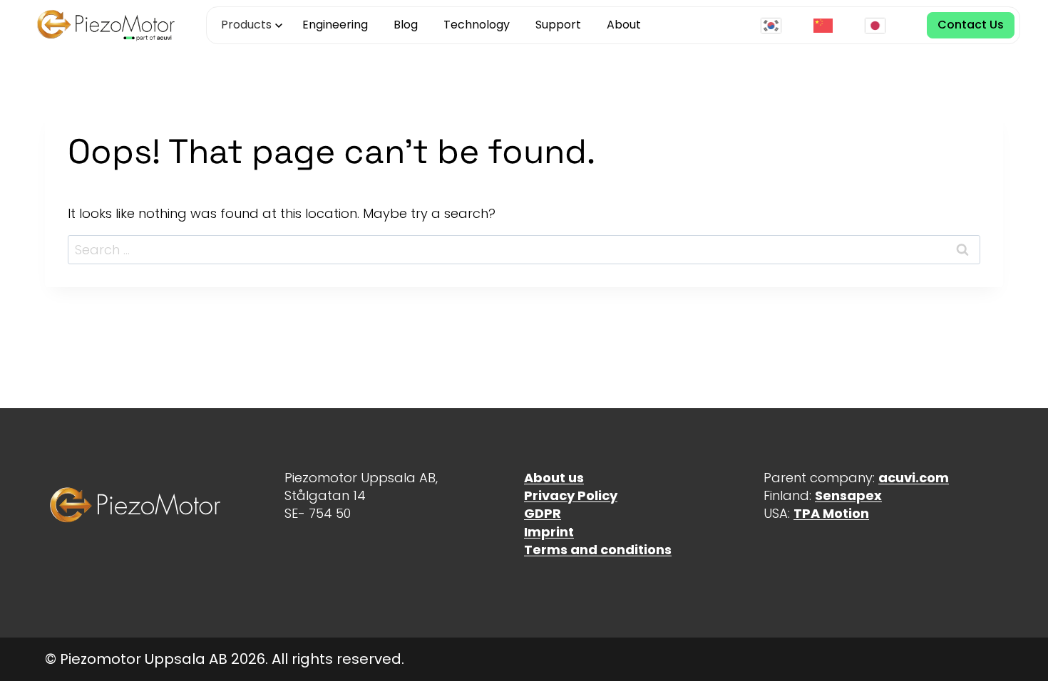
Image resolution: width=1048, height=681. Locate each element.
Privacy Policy (570, 495)
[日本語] (879, 25)
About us (554, 478)
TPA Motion (831, 513)
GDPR (542, 513)
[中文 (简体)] (827, 25)
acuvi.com (913, 478)
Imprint (549, 532)
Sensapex (848, 495)
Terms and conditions (598, 549)
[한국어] (775, 25)
